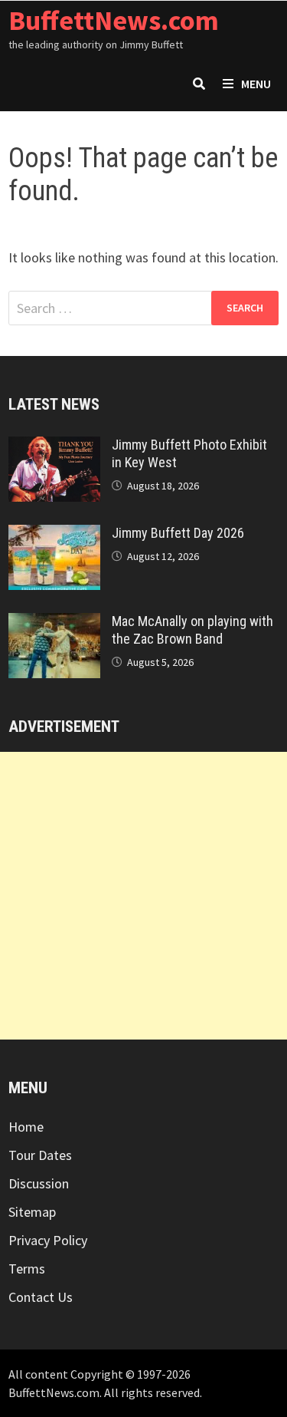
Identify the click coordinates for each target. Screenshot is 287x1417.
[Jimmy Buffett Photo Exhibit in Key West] (54, 447)
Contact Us (40, 1297)
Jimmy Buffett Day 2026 (178, 533)
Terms (26, 1268)
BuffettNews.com (113, 20)
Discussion (38, 1183)
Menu (256, 83)
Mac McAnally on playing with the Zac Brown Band (192, 630)
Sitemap (32, 1212)
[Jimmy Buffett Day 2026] (54, 535)
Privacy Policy (47, 1240)
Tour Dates (40, 1155)
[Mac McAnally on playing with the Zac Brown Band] (54, 623)
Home (26, 1126)
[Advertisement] (143, 896)
